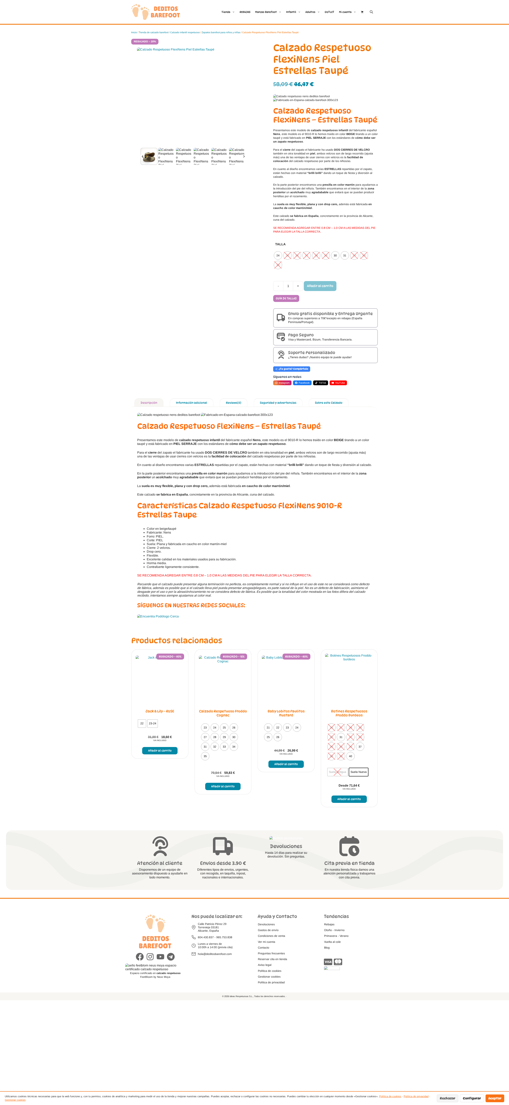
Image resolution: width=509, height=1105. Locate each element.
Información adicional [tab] (191, 402)
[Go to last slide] (143, 156)
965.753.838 (224, 937)
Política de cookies (390, 1096)
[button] (149, 156)
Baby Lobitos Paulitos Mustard (286, 713)
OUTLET (329, 12)
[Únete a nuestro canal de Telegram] (170, 957)
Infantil (291, 12)
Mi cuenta (345, 12)
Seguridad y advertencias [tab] (278, 402)
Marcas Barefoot (266, 12)
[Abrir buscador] (372, 12)
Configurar (472, 1098)
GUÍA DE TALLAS (286, 298)
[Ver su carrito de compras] (362, 12)
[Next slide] (244, 156)
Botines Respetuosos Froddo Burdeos (349, 713)
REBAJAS (245, 12)
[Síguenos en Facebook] (139, 957)
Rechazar (447, 1098)
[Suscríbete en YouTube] (160, 957)
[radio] (278, 255)
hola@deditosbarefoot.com (215, 954)
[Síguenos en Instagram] (150, 957)
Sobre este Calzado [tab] (328, 402)
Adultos (310, 12)
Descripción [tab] (149, 402)
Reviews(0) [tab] (233, 402)
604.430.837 (206, 937)
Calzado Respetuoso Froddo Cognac (223, 713)
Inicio (134, 32)
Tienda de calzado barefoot (153, 32)
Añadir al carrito (320, 286)
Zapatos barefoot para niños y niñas (221, 32)
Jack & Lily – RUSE (160, 711)
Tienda (225, 12)
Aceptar (494, 1098)
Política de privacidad (416, 1096)
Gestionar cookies (15, 1099)
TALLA (280, 244)
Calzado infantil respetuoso (185, 32)
